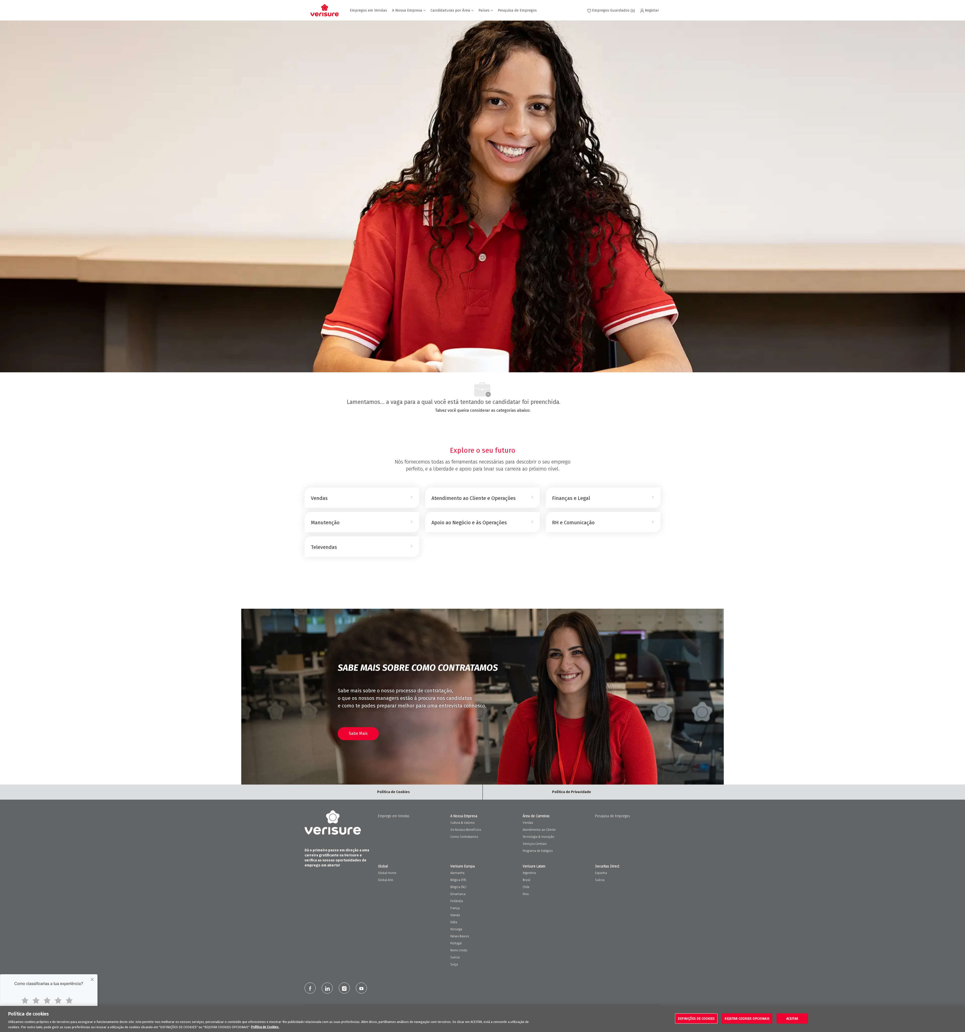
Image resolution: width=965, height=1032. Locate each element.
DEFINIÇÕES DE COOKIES (696, 1018)
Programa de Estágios (538, 851)
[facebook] (310, 988)
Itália (453, 922)
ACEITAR (792, 1018)
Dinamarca (457, 894)
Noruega (456, 929)
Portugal (456, 943)
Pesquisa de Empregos (517, 10)
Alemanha (457, 873)
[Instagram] (344, 988)
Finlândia (456, 901)
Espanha (601, 873)
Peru (526, 894)
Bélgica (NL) (458, 887)
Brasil (526, 880)
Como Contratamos (464, 837)
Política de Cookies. (265, 1027)
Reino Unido (458, 950)
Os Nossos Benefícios (465, 830)
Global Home (387, 873)
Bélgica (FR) (458, 880)
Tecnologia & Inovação (538, 837)
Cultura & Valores (462, 822)
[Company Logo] (325, 10)
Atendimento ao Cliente (539, 830)
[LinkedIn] (327, 988)
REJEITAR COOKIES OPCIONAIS (747, 1018)
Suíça (454, 964)
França (455, 908)
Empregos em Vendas (368, 10)
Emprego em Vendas (393, 816)
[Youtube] (361, 988)
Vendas (528, 822)
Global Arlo (385, 880)
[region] (482, 1019)
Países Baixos (459, 936)
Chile (526, 887)
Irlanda (455, 915)
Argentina (529, 873)
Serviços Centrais (535, 844)
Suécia (455, 957)
